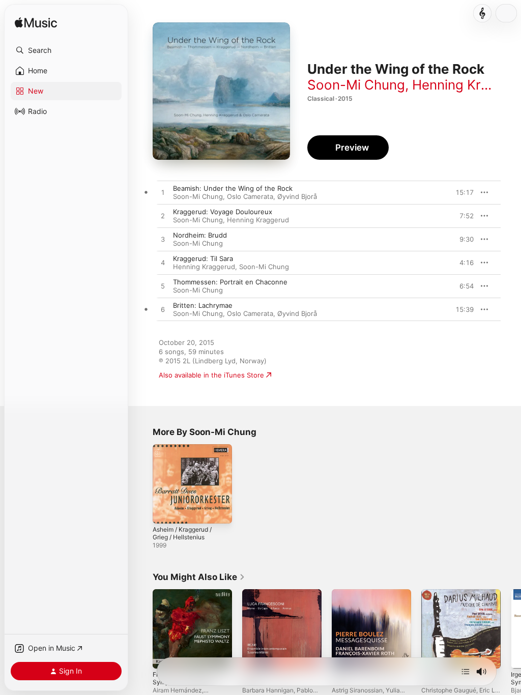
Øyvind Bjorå (297, 196)
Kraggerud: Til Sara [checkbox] (203, 258)
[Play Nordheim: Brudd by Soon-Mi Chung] (163, 239)
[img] (36, 23)
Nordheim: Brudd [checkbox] (200, 235)
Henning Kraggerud (258, 220)
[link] (199, 577)
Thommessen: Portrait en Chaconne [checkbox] (230, 282)
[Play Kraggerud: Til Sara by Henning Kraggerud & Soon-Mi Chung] (163, 263)
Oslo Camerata (250, 196)
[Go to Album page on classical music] (482, 13)
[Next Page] (511, 629)
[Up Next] (465, 671)
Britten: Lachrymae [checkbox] (203, 305)
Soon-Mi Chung (356, 85)
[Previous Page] (142, 629)
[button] (66, 50)
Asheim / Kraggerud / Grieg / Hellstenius (182, 533)
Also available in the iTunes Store (211, 375)
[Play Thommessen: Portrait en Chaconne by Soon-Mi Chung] (163, 286)
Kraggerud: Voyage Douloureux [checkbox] (222, 212)
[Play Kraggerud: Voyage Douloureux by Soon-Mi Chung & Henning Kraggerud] (163, 216)
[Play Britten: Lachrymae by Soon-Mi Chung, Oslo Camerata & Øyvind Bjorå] (163, 309)
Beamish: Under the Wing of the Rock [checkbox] (233, 188)
